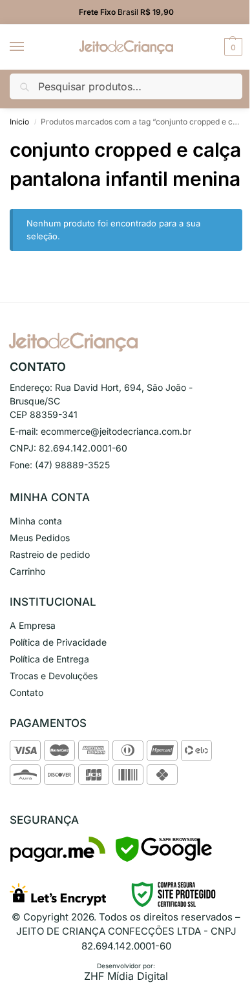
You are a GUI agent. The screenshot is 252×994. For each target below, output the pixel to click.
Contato (26, 692)
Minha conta (36, 520)
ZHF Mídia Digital (126, 975)
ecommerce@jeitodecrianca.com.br (116, 431)
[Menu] (29, 47)
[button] (231, 47)
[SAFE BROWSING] (164, 858)
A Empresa (33, 625)
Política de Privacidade (58, 642)
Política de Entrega (49, 658)
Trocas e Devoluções (54, 675)
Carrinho (27, 571)
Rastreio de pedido (50, 554)
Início (19, 121)
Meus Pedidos (40, 537)
